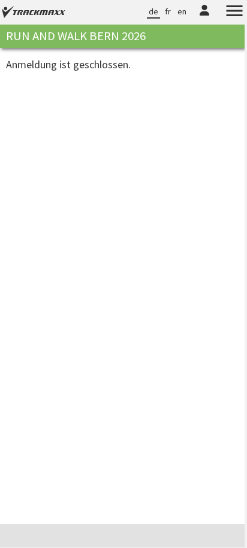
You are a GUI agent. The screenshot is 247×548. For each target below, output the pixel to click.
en (172, 11)
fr (159, 11)
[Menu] (225, 12)
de (144, 11)
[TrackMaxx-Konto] (195, 17)
